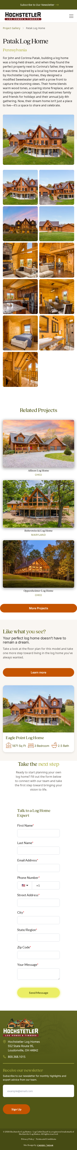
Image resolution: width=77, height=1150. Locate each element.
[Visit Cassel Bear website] (45, 1145)
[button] (70, 16)
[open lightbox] (38, 140)
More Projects (38, 608)
